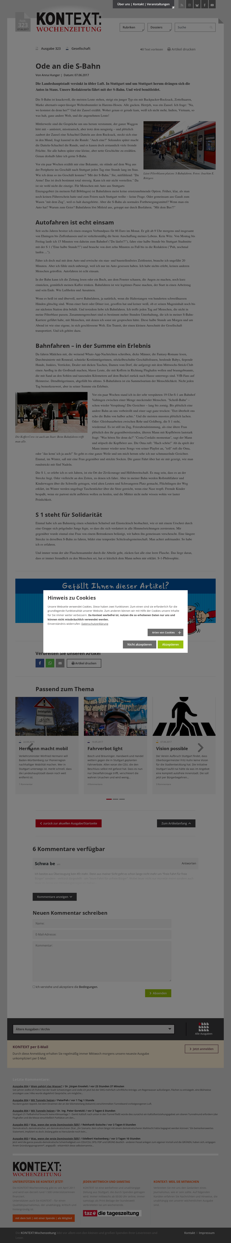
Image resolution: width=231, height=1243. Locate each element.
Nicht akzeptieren (139, 644)
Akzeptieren (170, 644)
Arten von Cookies (163, 632)
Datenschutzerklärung (94, 623)
